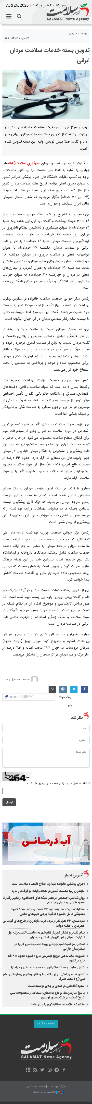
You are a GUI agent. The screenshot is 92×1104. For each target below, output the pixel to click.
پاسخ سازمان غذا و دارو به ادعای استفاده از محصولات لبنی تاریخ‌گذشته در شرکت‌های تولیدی (47, 995)
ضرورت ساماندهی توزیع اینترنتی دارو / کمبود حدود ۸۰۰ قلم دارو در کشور (46, 958)
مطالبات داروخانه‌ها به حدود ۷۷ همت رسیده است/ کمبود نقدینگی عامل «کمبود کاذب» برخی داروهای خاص (48, 912)
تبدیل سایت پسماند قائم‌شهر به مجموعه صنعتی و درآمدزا (48, 967)
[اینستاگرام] (50, 1070)
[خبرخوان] (35, 1070)
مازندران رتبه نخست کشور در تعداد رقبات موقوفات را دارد (48, 891)
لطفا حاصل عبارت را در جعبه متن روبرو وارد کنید (58, 783)
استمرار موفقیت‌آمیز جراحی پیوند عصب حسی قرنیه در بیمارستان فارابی (49, 947)
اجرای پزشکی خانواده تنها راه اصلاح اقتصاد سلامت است (48, 884)
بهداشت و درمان (78, 33)
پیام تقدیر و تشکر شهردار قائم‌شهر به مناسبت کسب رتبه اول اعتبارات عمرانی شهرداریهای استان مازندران (46, 935)
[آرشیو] (28, 1070)
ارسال (9, 802)
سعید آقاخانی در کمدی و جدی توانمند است (56, 986)
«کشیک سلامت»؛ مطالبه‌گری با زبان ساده (58, 1004)
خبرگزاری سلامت (46, 12)
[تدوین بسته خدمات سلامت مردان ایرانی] (46, 94)
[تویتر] (42, 1070)
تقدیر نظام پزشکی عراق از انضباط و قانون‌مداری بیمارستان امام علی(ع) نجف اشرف (44, 977)
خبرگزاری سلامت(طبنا (24, 164)
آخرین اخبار (74, 875)
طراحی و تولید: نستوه (44, 1092)
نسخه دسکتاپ (46, 1023)
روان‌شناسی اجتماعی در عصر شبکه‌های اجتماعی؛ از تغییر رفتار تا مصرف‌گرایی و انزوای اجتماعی (44, 900)
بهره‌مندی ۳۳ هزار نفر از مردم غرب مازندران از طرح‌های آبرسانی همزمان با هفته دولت (44, 923)
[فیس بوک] (64, 1070)
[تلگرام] (57, 1070)
